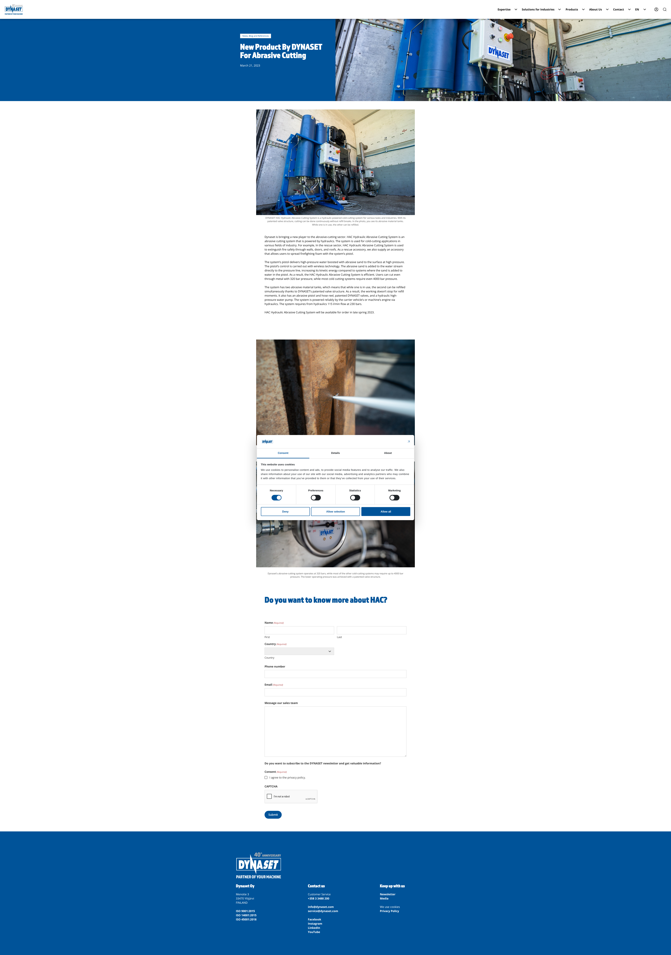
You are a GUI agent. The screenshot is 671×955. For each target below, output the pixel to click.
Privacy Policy (389, 911)
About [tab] (388, 453)
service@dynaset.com (323, 911)
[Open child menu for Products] (583, 9)
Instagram (315, 923)
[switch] (316, 497)
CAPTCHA (271, 786)
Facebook (314, 919)
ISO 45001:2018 (246, 919)
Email (274, 685)
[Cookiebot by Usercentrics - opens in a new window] (395, 441)
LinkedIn (314, 928)
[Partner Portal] (656, 9)
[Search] (665, 9)
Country (269, 657)
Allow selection (335, 511)
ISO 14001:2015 (246, 915)
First (267, 637)
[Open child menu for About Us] (607, 9)
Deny (285, 511)
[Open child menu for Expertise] (515, 9)
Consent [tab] (283, 453)
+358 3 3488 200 (318, 898)
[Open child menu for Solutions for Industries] (559, 9)
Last (339, 637)
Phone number (275, 666)
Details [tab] (335, 453)
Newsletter (387, 894)
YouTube (314, 932)
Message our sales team (281, 703)
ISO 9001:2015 (245, 911)
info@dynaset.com (321, 907)
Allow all (386, 511)
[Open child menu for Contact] (629, 9)
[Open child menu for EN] (645, 9)
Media (384, 898)
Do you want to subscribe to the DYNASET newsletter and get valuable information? (323, 763)
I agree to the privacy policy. (287, 777)
